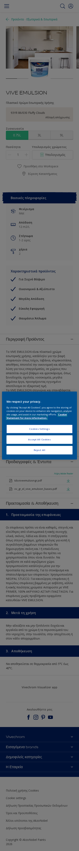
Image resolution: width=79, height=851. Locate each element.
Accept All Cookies (39, 439)
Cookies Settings (39, 428)
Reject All (39, 450)
